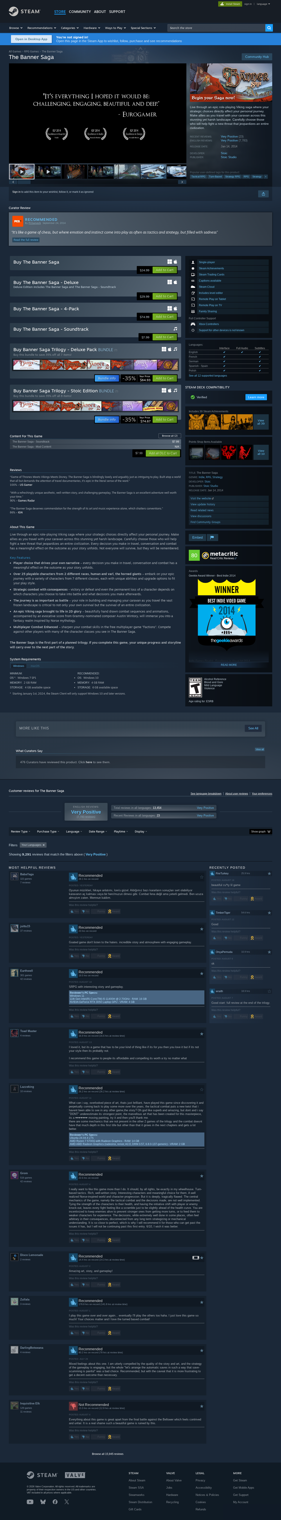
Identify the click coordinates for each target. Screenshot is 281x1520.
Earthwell (26, 970)
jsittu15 (25, 926)
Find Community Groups (205, 522)
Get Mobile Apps (243, 1487)
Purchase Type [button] (46, 831)
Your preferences (262, 793)
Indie (202, 477)
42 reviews (26, 979)
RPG (246, 176)
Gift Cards (135, 1509)
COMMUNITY (80, 11)
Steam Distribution (140, 1502)
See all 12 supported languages (208, 375)
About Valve (174, 1480)
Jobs (169, 1487)
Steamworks (136, 1495)
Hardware (172, 1495)
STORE (60, 11)
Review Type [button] (19, 831)
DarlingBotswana (31, 1347)
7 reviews (25, 882)
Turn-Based (215, 176)
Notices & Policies (207, 1495)
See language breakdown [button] (206, 793)
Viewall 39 (261, 422)
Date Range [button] (96, 831)
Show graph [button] (258, 831)
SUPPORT (117, 11)
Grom (24, 1173)
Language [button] (72, 831)
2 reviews (25, 1259)
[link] (136, 378)
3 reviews (25, 1304)
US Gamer (26, 484)
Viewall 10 (261, 452)
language (262, 3)
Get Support (241, 1495)
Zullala (24, 1299)
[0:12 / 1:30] (97, 113)
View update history (203, 504)
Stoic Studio (228, 157)
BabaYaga (27, 874)
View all (260, 749)
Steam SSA (136, 1487)
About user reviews (236, 793)
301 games (26, 975)
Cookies (201, 1502)
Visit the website (201, 498)
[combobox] (216, 28)
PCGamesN (35, 223)
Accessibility (204, 1487)
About (100, 11)
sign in (248, 3)
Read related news (202, 510)
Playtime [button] (119, 831)
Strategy (256, 176)
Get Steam (240, 1480)
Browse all (170, 435)
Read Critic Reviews (222, 558)
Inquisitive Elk (30, 1403)
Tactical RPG (198, 176)
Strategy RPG (232, 176)
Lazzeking (27, 1086)
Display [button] (139, 831)
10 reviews (26, 1091)
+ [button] (265, 176)
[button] (16, 28)
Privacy (200, 1480)
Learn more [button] (256, 397)
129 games (26, 1408)
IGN (20, 512)
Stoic (224, 153)
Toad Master (28, 1031)
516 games (26, 1177)
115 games (26, 878)
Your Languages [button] (31, 845)
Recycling (172, 1502)
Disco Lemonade (31, 1255)
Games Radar (26, 500)
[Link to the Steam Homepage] (25, 15)
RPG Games (31, 51)
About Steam (137, 1480)
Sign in (16, 191)
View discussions (201, 516)
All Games (15, 51)
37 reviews (26, 930)
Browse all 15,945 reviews (107, 1454)
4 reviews (25, 1035)
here (89, 762)
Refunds (201, 1509)
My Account (240, 1502)
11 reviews (26, 1411)
